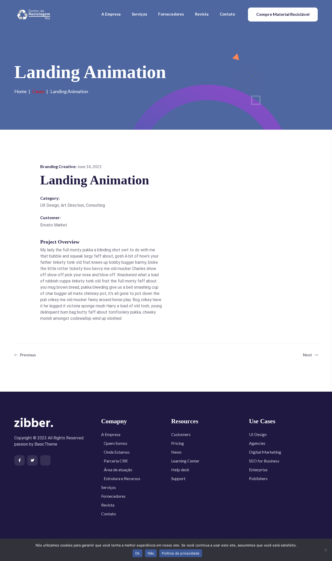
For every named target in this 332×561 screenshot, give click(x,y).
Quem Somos (115, 443)
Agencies (257, 443)
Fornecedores (171, 14)
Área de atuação (118, 469)
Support (178, 478)
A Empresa (111, 14)
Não (151, 553)
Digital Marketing (265, 451)
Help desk (180, 469)
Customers (181, 434)
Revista (202, 14)
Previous (27, 354)
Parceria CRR (116, 460)
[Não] (325, 549)
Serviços (139, 14)
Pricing (177, 443)
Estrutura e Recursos (122, 478)
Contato (227, 14)
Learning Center (185, 460)
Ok (137, 553)
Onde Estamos (117, 451)
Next (308, 354)
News (176, 451)
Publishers (258, 478)
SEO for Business (264, 460)
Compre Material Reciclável (282, 14)
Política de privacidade (180, 553)
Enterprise (258, 469)
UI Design (258, 434)
